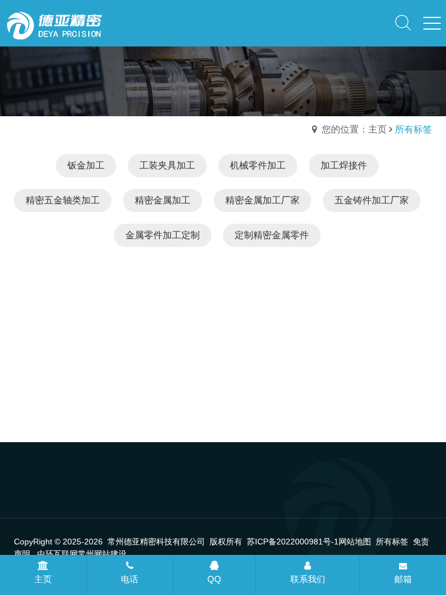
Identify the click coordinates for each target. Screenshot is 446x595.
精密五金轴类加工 (63, 200)
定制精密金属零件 (272, 235)
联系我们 (307, 579)
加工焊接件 (344, 165)
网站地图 (355, 541)
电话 (129, 579)
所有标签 (392, 541)
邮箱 (403, 579)
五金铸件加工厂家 (371, 200)
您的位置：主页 (354, 129)
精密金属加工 (162, 200)
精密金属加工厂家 (262, 200)
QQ (214, 579)
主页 (43, 579)
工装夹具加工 (167, 165)
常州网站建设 (102, 553)
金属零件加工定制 (162, 235)
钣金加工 (86, 165)
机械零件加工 (258, 165)
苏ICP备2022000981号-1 (293, 541)
